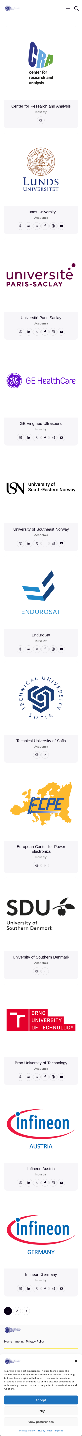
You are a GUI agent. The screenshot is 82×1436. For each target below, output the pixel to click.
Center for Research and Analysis (41, 106)
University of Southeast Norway (41, 529)
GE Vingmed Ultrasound (41, 423)
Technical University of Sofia (41, 741)
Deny (41, 1411)
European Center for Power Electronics (41, 849)
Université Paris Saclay (41, 318)
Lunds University (41, 212)
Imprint (59, 1430)
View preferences (41, 1422)
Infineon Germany (41, 1274)
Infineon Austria (41, 1169)
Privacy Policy (27, 1430)
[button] (76, 1361)
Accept (41, 1400)
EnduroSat (41, 635)
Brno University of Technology (41, 1063)
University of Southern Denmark (41, 957)
